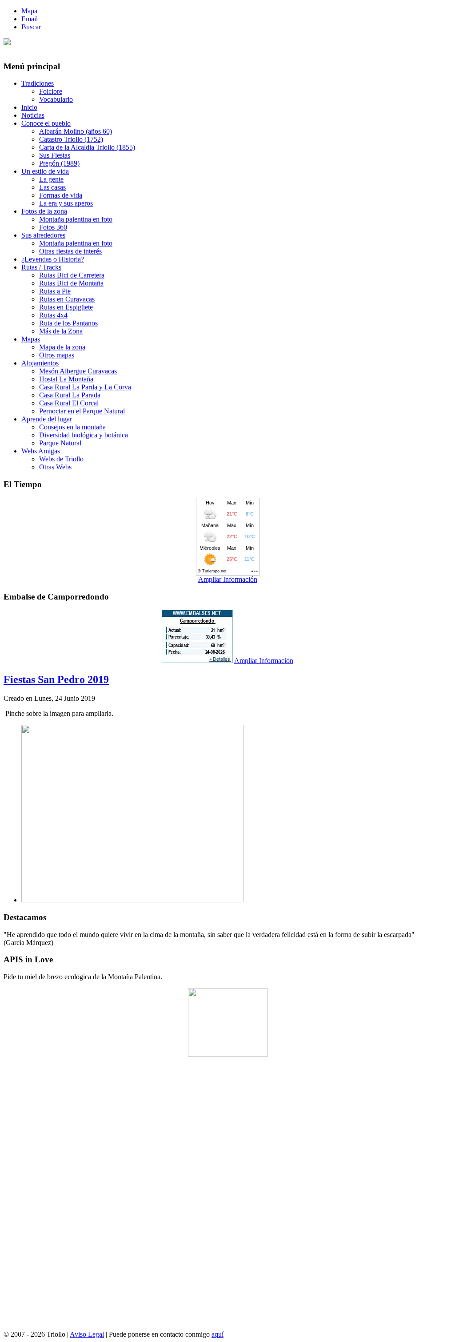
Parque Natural (60, 443)
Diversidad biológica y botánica (83, 435)
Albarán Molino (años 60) (75, 131)
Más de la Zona (61, 331)
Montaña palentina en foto (75, 219)
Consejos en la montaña (72, 427)
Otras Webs (55, 467)
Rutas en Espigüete (66, 307)
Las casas (52, 187)
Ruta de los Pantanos (68, 323)
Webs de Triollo (61, 459)
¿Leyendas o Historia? (52, 259)
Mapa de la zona (62, 347)
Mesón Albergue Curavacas (78, 371)
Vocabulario (56, 99)
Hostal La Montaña (66, 379)
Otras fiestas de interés (70, 251)
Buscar (31, 27)
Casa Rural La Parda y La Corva (85, 387)
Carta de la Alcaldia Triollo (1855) (87, 147)
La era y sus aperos (66, 203)
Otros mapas (56, 355)
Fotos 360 (53, 227)
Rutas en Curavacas (67, 299)
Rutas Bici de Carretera (71, 275)
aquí (218, 1334)
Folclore (50, 91)
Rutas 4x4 (53, 315)
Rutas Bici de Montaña (71, 283)
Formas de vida (60, 195)
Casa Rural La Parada (69, 395)
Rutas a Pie (55, 291)
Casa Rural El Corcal (69, 403)
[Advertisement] (227, 1197)
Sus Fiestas (54, 155)
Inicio (29, 107)
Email (29, 19)
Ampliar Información (227, 579)
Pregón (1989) (59, 163)
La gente (51, 179)
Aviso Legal (87, 1334)
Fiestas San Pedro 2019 (56, 679)
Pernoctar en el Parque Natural (82, 411)
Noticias (32, 115)
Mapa (29, 11)
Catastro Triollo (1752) (71, 139)
